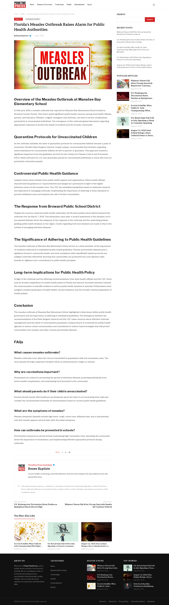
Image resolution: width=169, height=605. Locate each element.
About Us (102, 601)
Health (69, 5)
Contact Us (112, 601)
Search (150, 19)
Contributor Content (33, 19)
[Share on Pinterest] (69, 452)
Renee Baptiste (22, 36)
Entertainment (79, 5)
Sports (89, 5)
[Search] (154, 5)
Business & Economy (44, 5)
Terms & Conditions (138, 601)
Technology (59, 5)
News (32, 5)
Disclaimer (151, 601)
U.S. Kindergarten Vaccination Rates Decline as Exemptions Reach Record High (35, 505)
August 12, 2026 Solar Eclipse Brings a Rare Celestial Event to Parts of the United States (134, 66)
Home (16, 14)
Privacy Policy (124, 601)
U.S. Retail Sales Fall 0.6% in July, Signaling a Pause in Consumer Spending (134, 58)
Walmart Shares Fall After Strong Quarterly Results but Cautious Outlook (88, 505)
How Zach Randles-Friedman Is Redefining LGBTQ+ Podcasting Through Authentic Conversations (143, 585)
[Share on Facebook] (62, 452)
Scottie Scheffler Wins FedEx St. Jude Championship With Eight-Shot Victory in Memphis (133, 49)
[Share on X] (66, 452)
